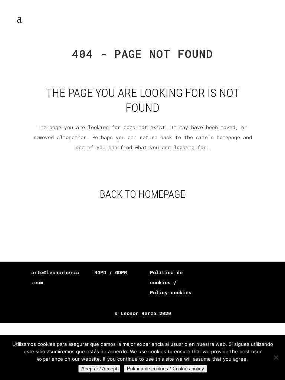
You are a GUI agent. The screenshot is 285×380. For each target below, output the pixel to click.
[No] (275, 357)
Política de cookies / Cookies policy (165, 368)
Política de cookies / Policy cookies (170, 282)
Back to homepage (143, 194)
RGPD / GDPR (110, 272)
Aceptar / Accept (99, 368)
